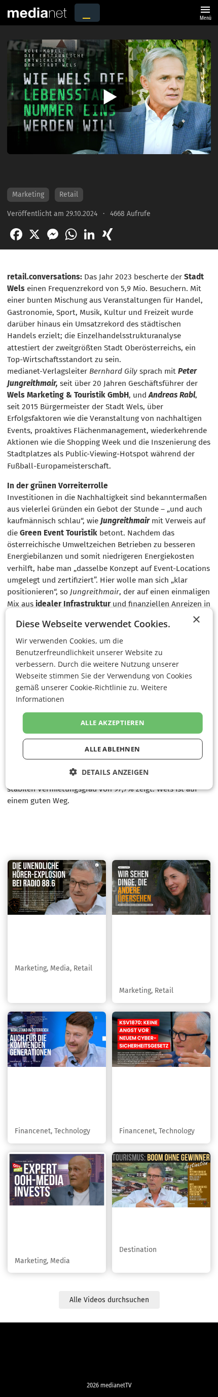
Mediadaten (160, 1352)
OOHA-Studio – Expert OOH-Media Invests (51, 1232)
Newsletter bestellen (58, 1367)
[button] (109, 772)
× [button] (196, 619)
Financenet (33, 1131)
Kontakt (58, 1352)
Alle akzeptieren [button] (112, 722)
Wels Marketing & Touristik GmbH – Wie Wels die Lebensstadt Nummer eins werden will (104, 171)
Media (60, 968)
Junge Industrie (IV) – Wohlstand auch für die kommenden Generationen (54, 1096)
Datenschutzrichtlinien (58, 1337)
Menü (205, 12)
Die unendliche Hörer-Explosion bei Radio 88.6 (53, 939)
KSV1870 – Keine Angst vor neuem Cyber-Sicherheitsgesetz (154, 1096)
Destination (138, 1249)
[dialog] (109, 698)
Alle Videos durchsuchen (109, 1300)
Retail (68, 194)
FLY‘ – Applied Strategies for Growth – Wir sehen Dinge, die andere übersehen (158, 951)
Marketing (28, 194)
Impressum (159, 1337)
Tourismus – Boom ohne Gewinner (156, 1226)
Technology (72, 1131)
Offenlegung (159, 1367)
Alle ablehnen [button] (112, 749)
